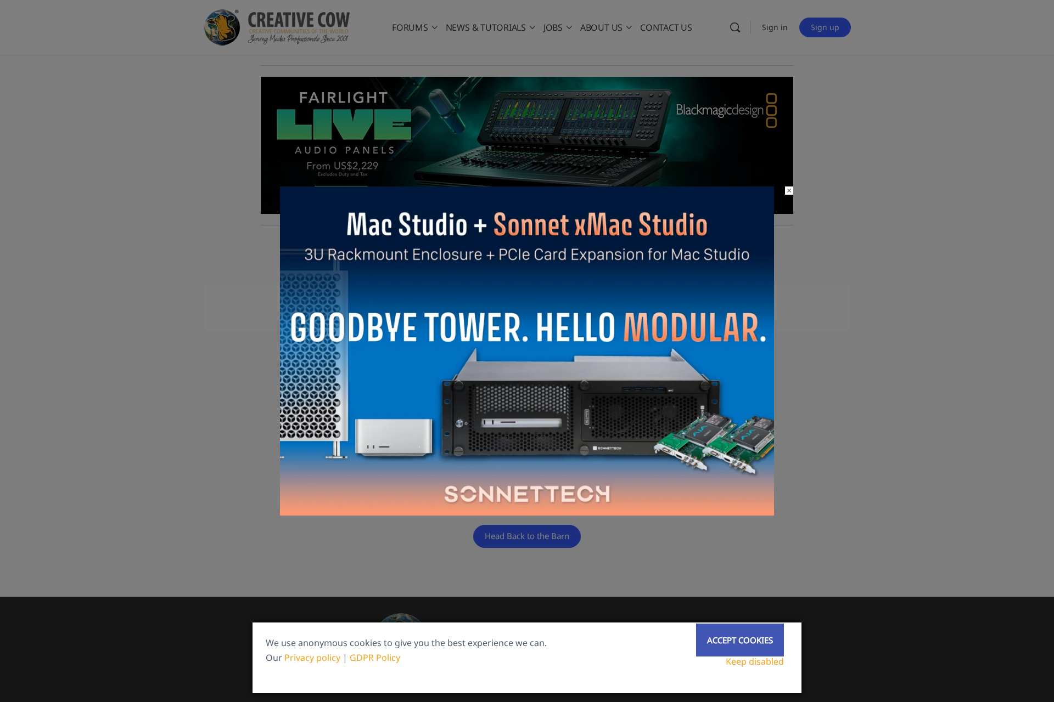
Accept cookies (740, 640)
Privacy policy (312, 658)
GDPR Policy (375, 658)
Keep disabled (755, 661)
